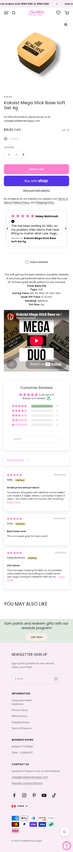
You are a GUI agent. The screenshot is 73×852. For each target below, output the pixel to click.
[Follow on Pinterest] (34, 795)
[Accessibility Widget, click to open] (66, 845)
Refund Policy (21, 202)
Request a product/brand (27, 783)
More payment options (36, 190)
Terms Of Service (21, 728)
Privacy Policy (20, 710)
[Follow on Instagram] (24, 795)
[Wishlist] (58, 12)
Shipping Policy (45, 202)
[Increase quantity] (23, 155)
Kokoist (8, 96)
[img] (14, 475)
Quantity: (9, 147)
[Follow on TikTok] (54, 795)
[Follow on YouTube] (44, 795)
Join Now (36, 637)
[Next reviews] (65, 228)
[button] (36, 228)
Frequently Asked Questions (22, 702)
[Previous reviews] (7, 228)
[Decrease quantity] (9, 155)
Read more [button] (13, 502)
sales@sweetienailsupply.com (30, 777)
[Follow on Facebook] (14, 795)
